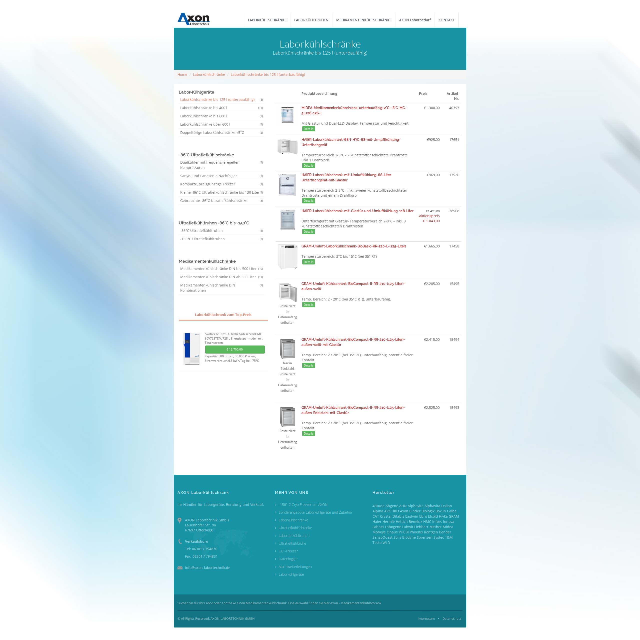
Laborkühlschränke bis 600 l (221, 116)
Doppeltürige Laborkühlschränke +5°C (221, 132)
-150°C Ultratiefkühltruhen (221, 238)
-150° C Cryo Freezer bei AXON (303, 504)
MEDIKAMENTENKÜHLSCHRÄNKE (364, 20)
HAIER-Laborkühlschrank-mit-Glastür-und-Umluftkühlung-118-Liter (358, 211)
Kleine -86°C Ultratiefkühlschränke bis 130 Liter (221, 192)
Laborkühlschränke (209, 74)
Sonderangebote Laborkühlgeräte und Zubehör (315, 512)
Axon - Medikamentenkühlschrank (356, 603)
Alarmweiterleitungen (295, 566)
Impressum (426, 618)
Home (182, 74)
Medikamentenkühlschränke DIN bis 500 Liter (221, 268)
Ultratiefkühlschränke (295, 527)
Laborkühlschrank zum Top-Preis (223, 314)
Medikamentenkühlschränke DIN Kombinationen (221, 288)
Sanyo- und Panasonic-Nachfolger (221, 175)
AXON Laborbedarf (415, 20)
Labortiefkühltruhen (294, 535)
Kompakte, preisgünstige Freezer (221, 184)
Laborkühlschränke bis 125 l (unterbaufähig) (268, 74)
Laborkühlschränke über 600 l (221, 124)
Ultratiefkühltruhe (292, 543)
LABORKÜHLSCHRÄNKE (267, 20)
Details (309, 129)
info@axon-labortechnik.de (207, 567)
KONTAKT (446, 20)
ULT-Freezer (288, 551)
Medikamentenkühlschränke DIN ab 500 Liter (221, 276)
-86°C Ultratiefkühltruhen (221, 230)
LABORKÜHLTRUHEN (311, 20)
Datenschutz (451, 618)
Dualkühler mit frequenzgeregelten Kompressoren (221, 165)
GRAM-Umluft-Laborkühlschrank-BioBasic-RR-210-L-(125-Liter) (354, 246)
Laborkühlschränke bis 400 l (221, 107)
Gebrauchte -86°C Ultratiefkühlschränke (221, 200)
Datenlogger (288, 558)
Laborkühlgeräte (291, 574)
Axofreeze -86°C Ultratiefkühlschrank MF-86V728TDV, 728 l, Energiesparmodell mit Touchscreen (233, 338)
